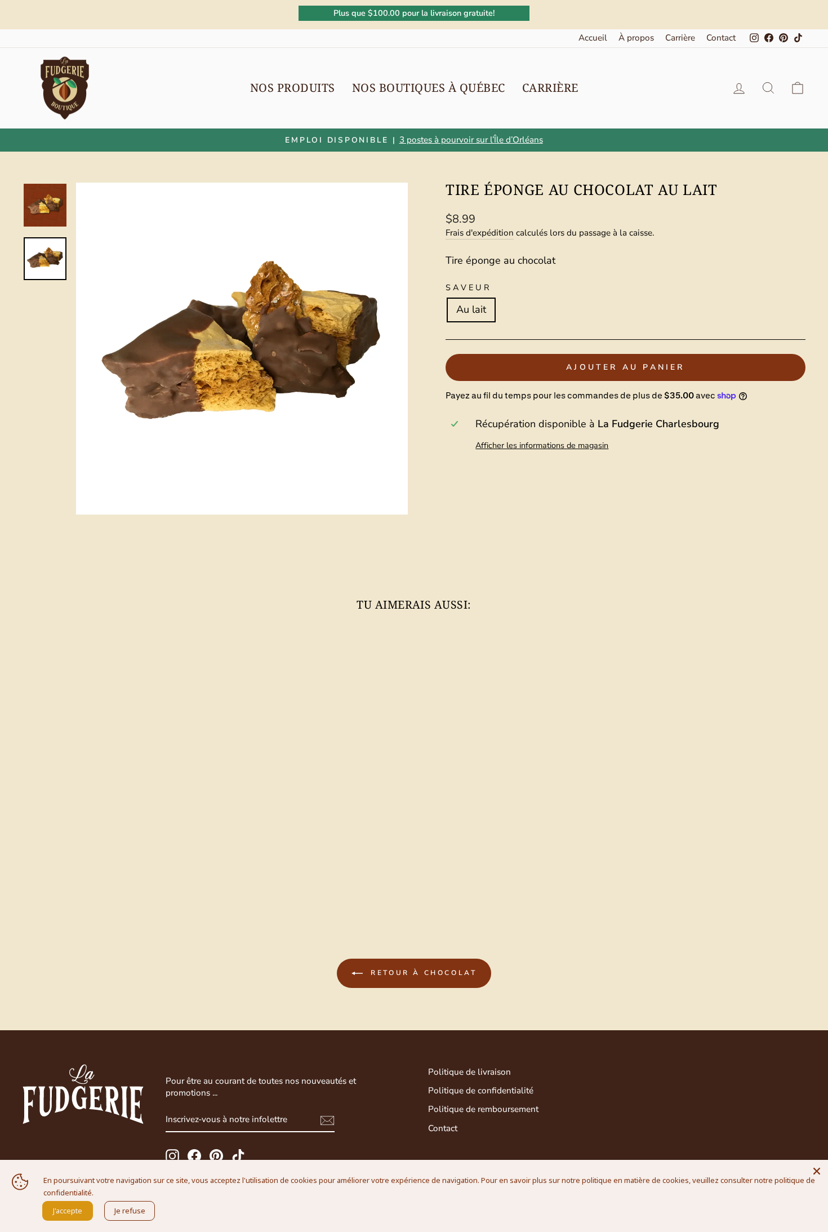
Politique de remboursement (483, 1109)
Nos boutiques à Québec (428, 87)
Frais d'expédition (480, 232)
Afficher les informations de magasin (541, 445)
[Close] (816, 1171)
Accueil (592, 37)
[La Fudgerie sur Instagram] (172, 1156)
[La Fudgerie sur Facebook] (194, 1156)
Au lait (471, 309)
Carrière (680, 37)
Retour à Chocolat (422, 972)
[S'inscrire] (327, 1120)
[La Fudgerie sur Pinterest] (216, 1156)
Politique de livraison (469, 1072)
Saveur (469, 287)
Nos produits (292, 87)
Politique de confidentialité (480, 1090)
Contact (721, 37)
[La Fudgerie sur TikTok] (238, 1156)
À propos (636, 37)
